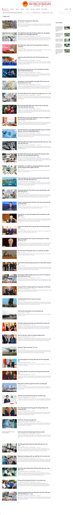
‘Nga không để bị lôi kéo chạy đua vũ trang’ (29, 299)
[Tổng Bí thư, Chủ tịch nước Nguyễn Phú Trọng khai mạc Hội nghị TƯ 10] (9, 218)
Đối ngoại (19, 241)
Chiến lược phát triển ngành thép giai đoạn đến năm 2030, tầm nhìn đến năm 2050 (34, 142)
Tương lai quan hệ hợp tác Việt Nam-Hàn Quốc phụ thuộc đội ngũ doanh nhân (34, 203)
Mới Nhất (66, 9)
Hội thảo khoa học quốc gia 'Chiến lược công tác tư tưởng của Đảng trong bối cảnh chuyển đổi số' (34, 118)
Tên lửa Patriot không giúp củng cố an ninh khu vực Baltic (33, 250)
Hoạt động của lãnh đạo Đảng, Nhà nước (24, 288)
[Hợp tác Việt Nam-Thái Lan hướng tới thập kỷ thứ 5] (9, 339)
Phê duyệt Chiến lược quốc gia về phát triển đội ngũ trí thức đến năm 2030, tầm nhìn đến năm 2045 (33, 154)
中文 (46, 5)
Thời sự (19, 120)
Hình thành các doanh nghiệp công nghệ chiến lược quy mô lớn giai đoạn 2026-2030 (33, 82)
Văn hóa (22, 9)
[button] (27, 12)
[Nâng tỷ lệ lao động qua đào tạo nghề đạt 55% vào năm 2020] (9, 460)
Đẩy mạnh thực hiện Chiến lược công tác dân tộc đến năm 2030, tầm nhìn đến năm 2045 (33, 106)
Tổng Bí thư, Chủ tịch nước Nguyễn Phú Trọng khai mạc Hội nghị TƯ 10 (34, 215)
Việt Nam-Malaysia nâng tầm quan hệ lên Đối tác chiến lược (34, 323)
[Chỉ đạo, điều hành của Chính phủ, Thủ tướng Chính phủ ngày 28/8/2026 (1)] (67, 34)
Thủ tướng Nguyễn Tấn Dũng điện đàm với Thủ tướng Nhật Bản (33, 360)
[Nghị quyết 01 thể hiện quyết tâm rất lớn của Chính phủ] (9, 387)
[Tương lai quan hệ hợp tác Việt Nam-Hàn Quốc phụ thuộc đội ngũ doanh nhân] (9, 206)
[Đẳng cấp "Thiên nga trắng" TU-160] (9, 351)
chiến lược (6, 16)
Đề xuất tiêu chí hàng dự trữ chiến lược (28, 21)
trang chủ (6, 9)
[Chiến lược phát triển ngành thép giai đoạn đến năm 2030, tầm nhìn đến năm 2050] (9, 145)
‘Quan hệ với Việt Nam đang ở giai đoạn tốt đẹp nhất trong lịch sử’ (34, 263)
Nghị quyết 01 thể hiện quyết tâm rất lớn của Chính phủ (32, 383)
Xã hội (27, 9)
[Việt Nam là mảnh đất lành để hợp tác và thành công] (9, 399)
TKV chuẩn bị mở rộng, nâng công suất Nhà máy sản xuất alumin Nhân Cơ (59, 46)
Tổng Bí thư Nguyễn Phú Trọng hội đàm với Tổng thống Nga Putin (34, 227)
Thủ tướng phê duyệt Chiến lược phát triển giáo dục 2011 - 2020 (33, 444)
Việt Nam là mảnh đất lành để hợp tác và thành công (31, 395)
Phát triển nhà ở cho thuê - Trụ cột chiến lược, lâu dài (14, 12)
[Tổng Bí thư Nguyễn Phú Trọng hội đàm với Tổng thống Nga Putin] (9, 230)
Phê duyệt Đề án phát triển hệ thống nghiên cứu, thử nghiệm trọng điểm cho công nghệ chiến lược (34, 33)
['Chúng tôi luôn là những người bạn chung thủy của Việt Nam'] (9, 290)
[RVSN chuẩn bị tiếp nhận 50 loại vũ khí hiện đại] (9, 314)
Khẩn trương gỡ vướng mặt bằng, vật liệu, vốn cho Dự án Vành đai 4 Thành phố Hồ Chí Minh (59, 51)
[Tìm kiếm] (70, 9)
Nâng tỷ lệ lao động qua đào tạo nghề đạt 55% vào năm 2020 (34, 456)
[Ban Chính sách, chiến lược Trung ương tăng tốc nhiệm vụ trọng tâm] (9, 48)
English (42, 5)
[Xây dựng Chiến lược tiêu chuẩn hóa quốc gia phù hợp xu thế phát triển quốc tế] (9, 194)
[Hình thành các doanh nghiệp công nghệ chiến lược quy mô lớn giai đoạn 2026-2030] (9, 85)
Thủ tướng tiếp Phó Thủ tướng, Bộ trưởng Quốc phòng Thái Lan (33, 372)
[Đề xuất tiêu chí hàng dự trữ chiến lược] (9, 24)
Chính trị (12, 9)
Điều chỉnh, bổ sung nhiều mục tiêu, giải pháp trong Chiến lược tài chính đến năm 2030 (33, 70)
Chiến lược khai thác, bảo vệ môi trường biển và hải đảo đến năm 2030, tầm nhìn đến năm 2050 (33, 178)
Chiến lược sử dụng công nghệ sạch (27, 420)
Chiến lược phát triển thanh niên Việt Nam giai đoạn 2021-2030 (33, 58)
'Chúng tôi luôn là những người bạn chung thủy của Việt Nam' (34, 287)
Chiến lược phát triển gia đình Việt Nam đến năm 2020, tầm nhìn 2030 (33, 469)
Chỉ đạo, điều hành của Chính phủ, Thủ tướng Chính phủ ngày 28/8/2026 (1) (59, 35)
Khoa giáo (32, 9)
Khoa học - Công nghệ (21, 312)
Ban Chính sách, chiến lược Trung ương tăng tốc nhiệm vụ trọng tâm (33, 45)
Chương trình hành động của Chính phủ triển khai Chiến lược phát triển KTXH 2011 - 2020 (34, 493)
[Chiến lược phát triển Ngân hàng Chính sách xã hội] (9, 435)
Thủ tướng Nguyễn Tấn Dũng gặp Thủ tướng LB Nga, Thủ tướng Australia (33, 408)
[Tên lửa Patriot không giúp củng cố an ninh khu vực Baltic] (9, 254)
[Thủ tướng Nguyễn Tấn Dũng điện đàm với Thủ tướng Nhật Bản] (9, 363)
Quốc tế (38, 9)
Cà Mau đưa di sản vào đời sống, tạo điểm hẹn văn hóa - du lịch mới (59, 40)
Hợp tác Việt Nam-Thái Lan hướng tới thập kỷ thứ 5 (31, 335)
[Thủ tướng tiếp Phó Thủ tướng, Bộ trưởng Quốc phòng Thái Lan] (9, 375)
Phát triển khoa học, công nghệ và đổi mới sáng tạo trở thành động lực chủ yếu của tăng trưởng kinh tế (34, 130)
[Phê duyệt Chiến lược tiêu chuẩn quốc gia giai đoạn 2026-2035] (9, 97)
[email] (51, 13)
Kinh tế (17, 9)
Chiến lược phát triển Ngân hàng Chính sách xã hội (31, 432)
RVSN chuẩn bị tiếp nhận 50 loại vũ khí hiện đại (30, 311)
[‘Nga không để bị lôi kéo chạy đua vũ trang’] (9, 302)
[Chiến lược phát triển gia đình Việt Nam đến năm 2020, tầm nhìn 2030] (9, 472)
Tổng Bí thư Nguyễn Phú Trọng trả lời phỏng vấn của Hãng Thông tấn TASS (33, 239)
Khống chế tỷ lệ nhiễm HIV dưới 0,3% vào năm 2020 (31, 480)
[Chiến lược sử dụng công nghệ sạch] (9, 423)
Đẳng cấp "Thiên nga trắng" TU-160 (27, 347)
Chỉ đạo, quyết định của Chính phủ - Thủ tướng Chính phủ (27, 36)
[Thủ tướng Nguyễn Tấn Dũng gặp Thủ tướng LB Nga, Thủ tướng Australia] (9, 411)
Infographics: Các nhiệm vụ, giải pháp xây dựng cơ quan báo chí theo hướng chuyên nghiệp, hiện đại (34, 166)
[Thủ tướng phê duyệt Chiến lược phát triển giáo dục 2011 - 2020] (9, 447)
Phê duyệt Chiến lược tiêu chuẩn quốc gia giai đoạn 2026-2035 (34, 93)
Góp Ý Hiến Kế (44, 9)
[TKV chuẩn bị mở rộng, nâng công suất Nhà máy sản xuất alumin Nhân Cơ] (67, 45)
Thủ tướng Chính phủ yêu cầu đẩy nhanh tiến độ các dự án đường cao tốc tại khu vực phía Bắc (59, 28)
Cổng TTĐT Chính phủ (36, 12)
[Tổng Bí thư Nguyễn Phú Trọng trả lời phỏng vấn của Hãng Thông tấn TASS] (9, 242)
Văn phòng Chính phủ (45, 12)
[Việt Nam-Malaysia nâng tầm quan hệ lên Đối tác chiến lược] (9, 327)
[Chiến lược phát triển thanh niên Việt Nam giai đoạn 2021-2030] (9, 61)
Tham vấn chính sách (21, 22)
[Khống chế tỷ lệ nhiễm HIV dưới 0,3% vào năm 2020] (9, 484)
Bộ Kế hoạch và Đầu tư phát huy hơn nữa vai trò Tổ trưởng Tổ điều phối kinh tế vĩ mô (34, 275)
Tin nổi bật (19, 205)
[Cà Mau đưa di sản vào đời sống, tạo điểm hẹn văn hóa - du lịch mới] (67, 40)
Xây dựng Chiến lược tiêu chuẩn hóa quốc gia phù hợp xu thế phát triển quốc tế (34, 191)
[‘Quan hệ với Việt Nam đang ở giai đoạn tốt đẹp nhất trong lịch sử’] (9, 266)
